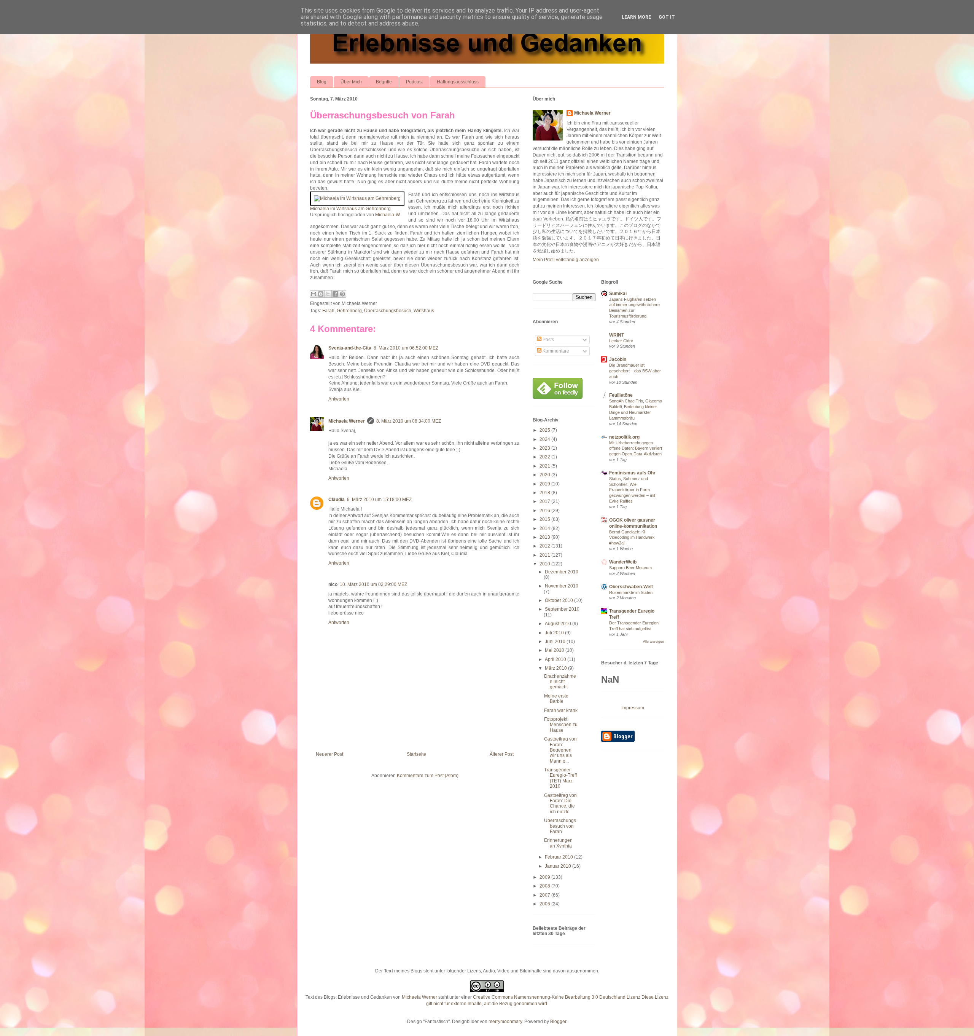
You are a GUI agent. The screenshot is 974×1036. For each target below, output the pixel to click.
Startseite (416, 754)
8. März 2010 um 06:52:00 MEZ (406, 348)
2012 (545, 546)
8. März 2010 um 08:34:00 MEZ (408, 421)
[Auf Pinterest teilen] (342, 294)
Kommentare (555, 351)
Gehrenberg (349, 310)
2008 (545, 886)
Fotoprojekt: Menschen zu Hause (561, 725)
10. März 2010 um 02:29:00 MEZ (373, 584)
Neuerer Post (329, 754)
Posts (547, 339)
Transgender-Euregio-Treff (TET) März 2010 (560, 778)
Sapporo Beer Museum (630, 567)
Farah (328, 310)
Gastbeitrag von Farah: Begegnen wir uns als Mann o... (560, 750)
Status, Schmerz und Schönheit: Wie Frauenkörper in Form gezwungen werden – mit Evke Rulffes (632, 489)
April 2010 (556, 659)
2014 (545, 528)
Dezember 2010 (561, 572)
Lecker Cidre (621, 340)
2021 (545, 466)
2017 (545, 501)
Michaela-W (387, 214)
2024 (545, 439)
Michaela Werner (346, 421)
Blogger (558, 1021)
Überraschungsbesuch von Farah (382, 115)
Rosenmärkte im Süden (631, 592)
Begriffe (384, 82)
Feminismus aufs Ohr (632, 473)
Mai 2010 (555, 650)
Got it (667, 17)
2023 (545, 448)
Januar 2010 (558, 866)
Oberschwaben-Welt (631, 586)
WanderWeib (623, 562)
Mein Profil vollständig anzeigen (566, 259)
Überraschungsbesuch (387, 310)
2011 (545, 555)
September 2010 (562, 609)
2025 (545, 430)
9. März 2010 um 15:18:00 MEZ (379, 499)
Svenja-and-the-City (349, 348)
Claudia (336, 499)
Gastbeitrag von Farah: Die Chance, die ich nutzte (560, 803)
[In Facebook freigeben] (335, 294)
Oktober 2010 (559, 600)
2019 (545, 484)
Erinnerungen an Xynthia (558, 843)
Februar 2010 (559, 857)
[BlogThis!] (321, 294)
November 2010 (561, 586)
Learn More (636, 17)
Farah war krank (561, 710)
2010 (545, 564)
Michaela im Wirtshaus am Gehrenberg (350, 208)
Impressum (632, 707)
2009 (545, 877)
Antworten (338, 399)
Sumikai (618, 293)
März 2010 (556, 668)
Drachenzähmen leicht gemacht (560, 682)
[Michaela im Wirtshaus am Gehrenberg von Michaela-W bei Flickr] (357, 198)
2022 (545, 457)
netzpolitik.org (624, 437)
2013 (545, 537)
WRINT (616, 335)
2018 (545, 492)
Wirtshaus (424, 310)
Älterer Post (502, 754)
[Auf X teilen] (328, 294)
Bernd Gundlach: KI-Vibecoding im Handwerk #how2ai (632, 538)
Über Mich (351, 82)
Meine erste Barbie (556, 698)
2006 (545, 904)
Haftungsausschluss (458, 82)
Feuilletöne (621, 395)
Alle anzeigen (653, 641)
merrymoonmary (505, 1021)
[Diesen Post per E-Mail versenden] (313, 294)
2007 (545, 895)
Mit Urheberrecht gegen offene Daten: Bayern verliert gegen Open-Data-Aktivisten (635, 449)
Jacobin (617, 359)
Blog (321, 82)
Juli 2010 (555, 632)
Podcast (414, 82)
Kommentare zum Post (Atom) (427, 775)
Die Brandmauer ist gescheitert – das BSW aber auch (635, 371)
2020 (545, 474)
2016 (545, 510)
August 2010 (558, 623)
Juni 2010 (556, 641)
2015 (545, 519)
